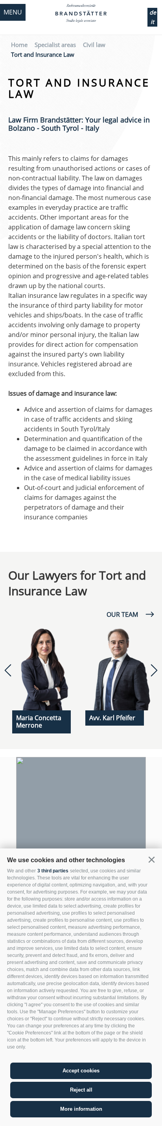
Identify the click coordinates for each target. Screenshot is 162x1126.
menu (13, 12)
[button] (151, 859)
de (152, 12)
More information (81, 1109)
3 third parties (52, 871)
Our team (122, 614)
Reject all (81, 1090)
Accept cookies (81, 1071)
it (152, 21)
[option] (44, 677)
